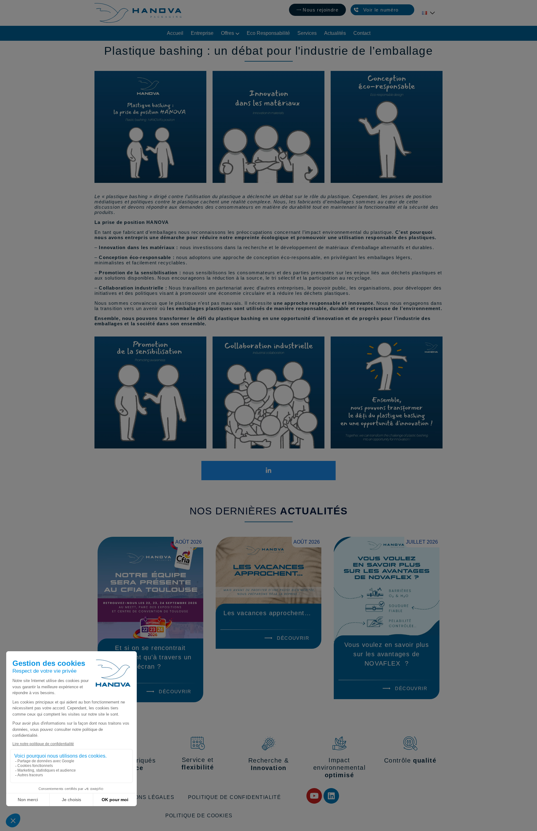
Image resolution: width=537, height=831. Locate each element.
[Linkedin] (331, 796)
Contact (361, 33)
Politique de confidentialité (234, 797)
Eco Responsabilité (268, 33)
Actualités (335, 33)
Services (307, 33)
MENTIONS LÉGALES (145, 797)
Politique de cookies (199, 815)
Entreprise (202, 33)
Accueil (175, 33)
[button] (382, 10)
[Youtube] (314, 796)
